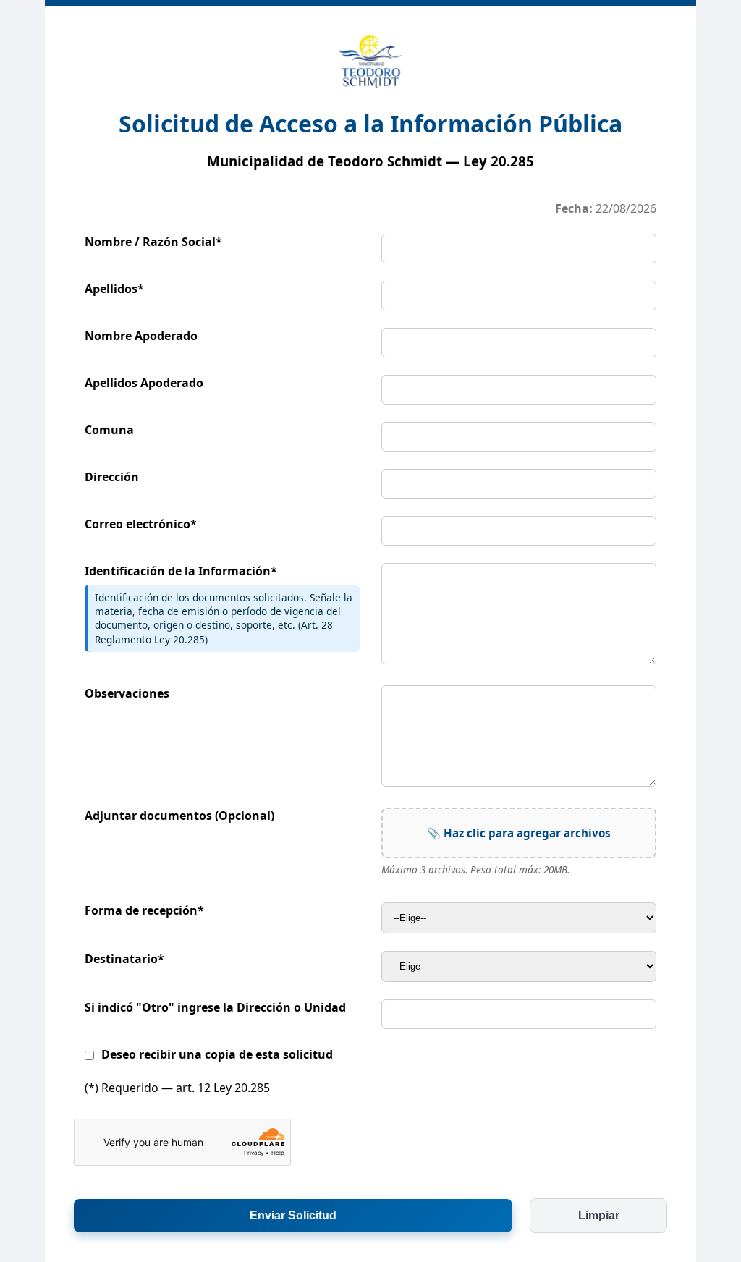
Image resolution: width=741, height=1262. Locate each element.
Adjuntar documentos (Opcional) (179, 815)
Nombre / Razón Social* (153, 242)
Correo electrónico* (141, 524)
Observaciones (127, 693)
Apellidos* (114, 289)
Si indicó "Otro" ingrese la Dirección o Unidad (215, 1007)
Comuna (109, 430)
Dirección (112, 477)
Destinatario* (124, 959)
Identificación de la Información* (181, 571)
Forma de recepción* (144, 910)
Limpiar (598, 1215)
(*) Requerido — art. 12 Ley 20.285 (177, 1088)
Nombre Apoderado (141, 336)
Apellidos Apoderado (144, 383)
